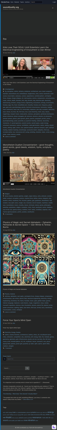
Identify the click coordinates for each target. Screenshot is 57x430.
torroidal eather (7, 132)
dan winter (15, 298)
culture (9, 100)
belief (4, 198)
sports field (46, 343)
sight (14, 127)
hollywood (15, 414)
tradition (24, 209)
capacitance (30, 96)
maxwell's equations (9, 305)
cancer (24, 96)
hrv (21, 109)
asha (39, 196)
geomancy (6, 339)
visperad (44, 209)
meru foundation (26, 305)
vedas (33, 209)
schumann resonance (9, 125)
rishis (29, 207)
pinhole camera (7, 118)
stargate (11, 346)
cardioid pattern (39, 96)
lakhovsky (51, 109)
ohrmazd (31, 205)
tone (25, 420)
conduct (9, 198)
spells (21, 307)
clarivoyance (28, 98)
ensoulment (36, 102)
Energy (13, 332)
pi (44, 116)
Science (12, 294)
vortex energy (50, 132)
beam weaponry (47, 91)
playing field (6, 343)
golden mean (41, 300)
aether (16, 91)
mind (47, 414)
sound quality (11, 420)
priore (48, 118)
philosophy (47, 205)
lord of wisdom (36, 203)
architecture (34, 91)
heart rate (16, 109)
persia (41, 205)
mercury (18, 305)
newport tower (14, 114)
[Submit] (4, 359)
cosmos (21, 198)
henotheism (45, 200)
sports (40, 343)
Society (18, 332)
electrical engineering (34, 298)
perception (37, 114)
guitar (8, 414)
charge (9, 98)
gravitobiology (16, 107)
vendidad (39, 209)
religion (18, 207)
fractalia (26, 300)
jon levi (35, 339)
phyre (48, 341)
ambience (27, 91)
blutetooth (47, 93)
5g (5, 91)
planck (15, 118)
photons (35, 116)
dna (23, 100)
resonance (6, 123)
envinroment (50, 102)
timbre (22, 420)
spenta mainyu (17, 209)
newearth (40, 341)
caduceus (18, 96)
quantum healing (31, 121)
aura (40, 91)
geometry (12, 339)
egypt (41, 412)
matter (46, 303)
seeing (47, 125)
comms (34, 98)
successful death (32, 130)
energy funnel (21, 102)
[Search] (27, 368)
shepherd (49, 207)
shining (10, 127)
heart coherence (8, 109)
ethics (10, 200)
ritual (33, 207)
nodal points (23, 114)
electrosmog (6, 102)
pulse (15, 121)
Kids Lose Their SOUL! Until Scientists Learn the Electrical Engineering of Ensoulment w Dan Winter (27, 48)
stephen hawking (13, 130)
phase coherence (8, 116)
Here (11, 2)
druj (50, 198)
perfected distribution (47, 114)
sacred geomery (16, 123)
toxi (14, 132)
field (40, 337)
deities (36, 198)
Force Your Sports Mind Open (17, 320)
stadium (5, 346)
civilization (10, 337)
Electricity (8, 332)
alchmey (7, 296)
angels (26, 196)
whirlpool (19, 309)
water (4, 134)
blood (41, 93)
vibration (38, 132)
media (32, 414)
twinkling (32, 132)
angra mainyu (33, 196)
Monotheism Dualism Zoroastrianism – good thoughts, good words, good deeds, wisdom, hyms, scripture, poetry (28, 147)
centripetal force (29, 296)
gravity (23, 107)
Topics (22, 2)
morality (21, 205)
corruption (16, 198)
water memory (11, 134)
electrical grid (40, 100)
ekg (34, 100)
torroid (39, 307)
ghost (50, 105)
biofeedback (23, 93)
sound (5, 420)
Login (54, 2)
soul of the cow (7, 209)
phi (25, 116)
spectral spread (28, 127)
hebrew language (8, 303)
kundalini (45, 109)
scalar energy (44, 123)
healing (50, 107)
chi (22, 98)
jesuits (30, 339)
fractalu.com (37, 105)
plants (27, 118)
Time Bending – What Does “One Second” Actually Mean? (20, 394)
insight (21, 203)
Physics (7, 294)
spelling (16, 307)
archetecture (24, 334)
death (13, 100)
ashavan (43, 196)
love (26, 111)
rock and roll (46, 417)
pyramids (21, 121)
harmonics (44, 107)
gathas (29, 200)
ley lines (13, 111)
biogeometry (31, 93)
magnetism (36, 303)
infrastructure (23, 339)
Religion (7, 194)
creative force (29, 198)
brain (14, 412)
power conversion (8, 307)
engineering (29, 102)
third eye (46, 130)
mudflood (29, 341)
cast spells (20, 296)
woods (18, 134)
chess (35, 334)
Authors (27, 2)
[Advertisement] (29, 22)
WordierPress (5, 2)
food (15, 105)
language (19, 414)
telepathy (40, 130)
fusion (32, 300)
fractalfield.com (22, 105)
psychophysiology (8, 121)
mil (22, 341)
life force (21, 111)
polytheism (12, 207)
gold (35, 300)
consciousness (50, 98)
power (25, 417)
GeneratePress (39, 427)
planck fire (40, 305)
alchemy (21, 91)
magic (31, 303)
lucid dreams (24, 303)
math (39, 111)
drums (38, 412)
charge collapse (16, 98)
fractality (30, 105)
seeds (42, 125)
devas (40, 198)
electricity (47, 100)
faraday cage (7, 105)
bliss (37, 93)
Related (16, 2)
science (18, 125)
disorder (18, 100)
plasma (32, 118)
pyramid (25, 343)
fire (13, 105)
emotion (13, 102)
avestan (49, 196)
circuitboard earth (45, 334)
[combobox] (29, 359)
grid (17, 339)
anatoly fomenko (14, 334)
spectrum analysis (39, 127)
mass (42, 303)
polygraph (38, 118)
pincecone (48, 116)
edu (22, 337)
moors (16, 205)
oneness (30, 114)
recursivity (46, 121)
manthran (45, 203)
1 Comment (8, 348)
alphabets (14, 296)
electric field (23, 298)
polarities (5, 207)
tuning (27, 132)
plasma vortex (48, 305)
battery (30, 334)
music (9, 417)
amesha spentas (18, 196)
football (47, 337)
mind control (52, 414)
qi (24, 121)
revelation (24, 207)
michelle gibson (15, 341)
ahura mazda (9, 196)
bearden (5, 93)
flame (22, 300)
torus (43, 307)
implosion (33, 109)
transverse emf (20, 132)
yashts (19, 212)
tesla (19, 420)
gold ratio (9, 107)
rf (10, 123)
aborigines (10, 91)
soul (22, 127)
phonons (29, 116)
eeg (26, 100)
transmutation (7, 309)
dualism (5, 200)
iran (24, 203)
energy (49, 298)
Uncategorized (9, 89)
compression (41, 98)
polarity (13, 343)
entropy (43, 102)
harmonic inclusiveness (33, 107)
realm (32, 343)
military (44, 414)
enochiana (14, 300)
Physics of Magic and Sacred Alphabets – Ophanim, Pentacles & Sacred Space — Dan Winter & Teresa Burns (27, 224)
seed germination (34, 125)
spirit (46, 127)
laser (4, 111)
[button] (54, 427)
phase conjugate (19, 116)
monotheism (10, 205)
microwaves (37, 414)
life (17, 111)
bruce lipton (11, 96)
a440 (7, 412)
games (52, 337)
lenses (8, 111)
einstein (30, 100)
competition (17, 337)
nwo (44, 341)
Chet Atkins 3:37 (28, 399)
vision (43, 132)
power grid (19, 343)
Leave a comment (10, 136)
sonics (18, 127)
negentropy (6, 114)
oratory (37, 205)
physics (41, 116)
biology (10, 412)
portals (44, 118)
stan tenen (27, 307)
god (4, 107)
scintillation (25, 125)
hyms (16, 203)
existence (15, 200)
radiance (39, 121)
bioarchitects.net (14, 93)
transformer (48, 307)
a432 (4, 412)
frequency (45, 105)
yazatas (24, 212)
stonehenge (22, 130)
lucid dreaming (32, 111)
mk (24, 341)
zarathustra (30, 212)
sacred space (35, 123)
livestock (29, 203)
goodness (38, 200)
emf (32, 337)
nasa (43, 111)
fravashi (24, 200)
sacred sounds (26, 123)
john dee (39, 109)
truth (29, 209)
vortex (14, 309)
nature (47, 111)
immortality (26, 109)
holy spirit (11, 203)
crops (4, 100)
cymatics (33, 412)
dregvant (45, 198)
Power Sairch (7, 356)
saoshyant (39, 207)
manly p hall (6, 341)
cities (4, 337)
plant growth (21, 118)
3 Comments (9, 214)
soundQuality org (11, 7)
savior (44, 207)
